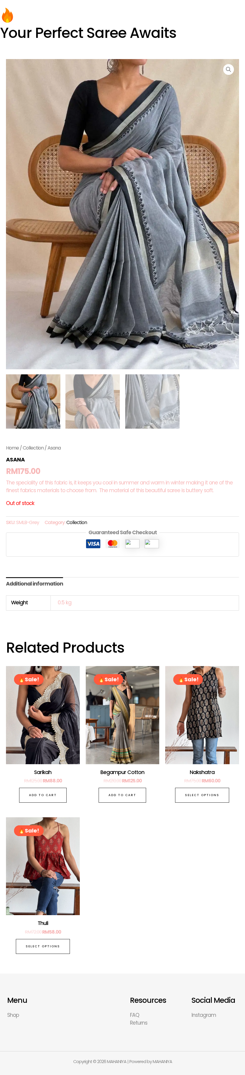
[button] (228, 69)
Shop (13, 1015)
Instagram (204, 1015)
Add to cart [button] (43, 795)
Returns (138, 1022)
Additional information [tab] (34, 583)
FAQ (134, 1015)
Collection (33, 447)
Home (12, 447)
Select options (202, 795)
